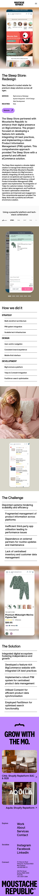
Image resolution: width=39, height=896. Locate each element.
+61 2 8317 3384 (22, 876)
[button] (36, 4)
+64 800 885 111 (22, 867)
